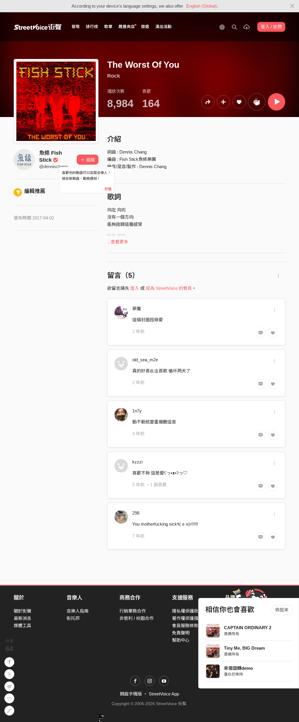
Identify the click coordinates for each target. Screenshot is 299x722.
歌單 (108, 27)
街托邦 (73, 618)
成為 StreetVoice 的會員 (169, 288)
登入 (134, 288)
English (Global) (201, 6)
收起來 (281, 609)
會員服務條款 (185, 625)
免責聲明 (181, 632)
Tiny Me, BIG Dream (244, 648)
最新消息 (22, 618)
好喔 (108, 189)
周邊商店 (127, 27)
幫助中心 (181, 640)
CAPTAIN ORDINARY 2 (247, 627)
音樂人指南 (77, 610)
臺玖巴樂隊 (233, 674)
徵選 (145, 27)
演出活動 (163, 27)
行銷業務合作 (132, 610)
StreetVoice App (164, 693)
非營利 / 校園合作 (136, 618)
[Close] (292, 6)
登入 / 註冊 (271, 26)
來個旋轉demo (238, 668)
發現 (76, 27)
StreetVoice (38, 27)
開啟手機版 (131, 693)
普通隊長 (231, 634)
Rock (113, 76)
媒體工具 (22, 625)
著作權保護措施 (187, 618)
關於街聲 (22, 610)
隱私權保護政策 (187, 610)
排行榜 (92, 27)
